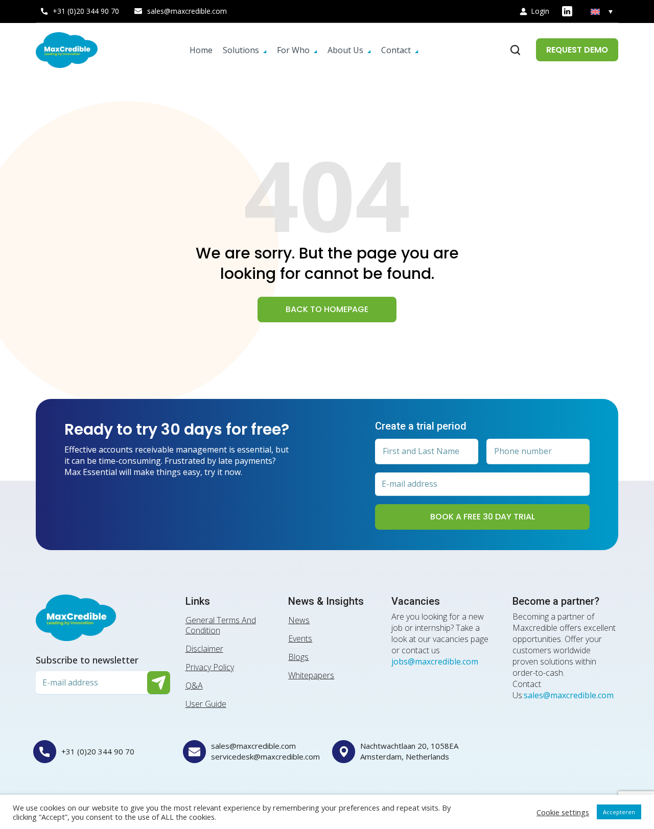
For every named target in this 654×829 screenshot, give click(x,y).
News (299, 620)
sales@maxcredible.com (187, 11)
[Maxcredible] (67, 50)
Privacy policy (209, 667)
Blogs (298, 657)
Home (201, 50)
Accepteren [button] (619, 812)
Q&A (194, 685)
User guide (205, 704)
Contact (396, 50)
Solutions (241, 50)
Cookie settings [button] (562, 812)
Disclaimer (204, 649)
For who (293, 50)
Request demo (577, 50)
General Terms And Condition (220, 625)
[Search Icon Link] (515, 50)
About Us (345, 50)
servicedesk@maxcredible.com (265, 756)
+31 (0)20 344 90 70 (86, 11)
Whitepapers (311, 675)
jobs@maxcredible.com (434, 661)
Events (300, 638)
